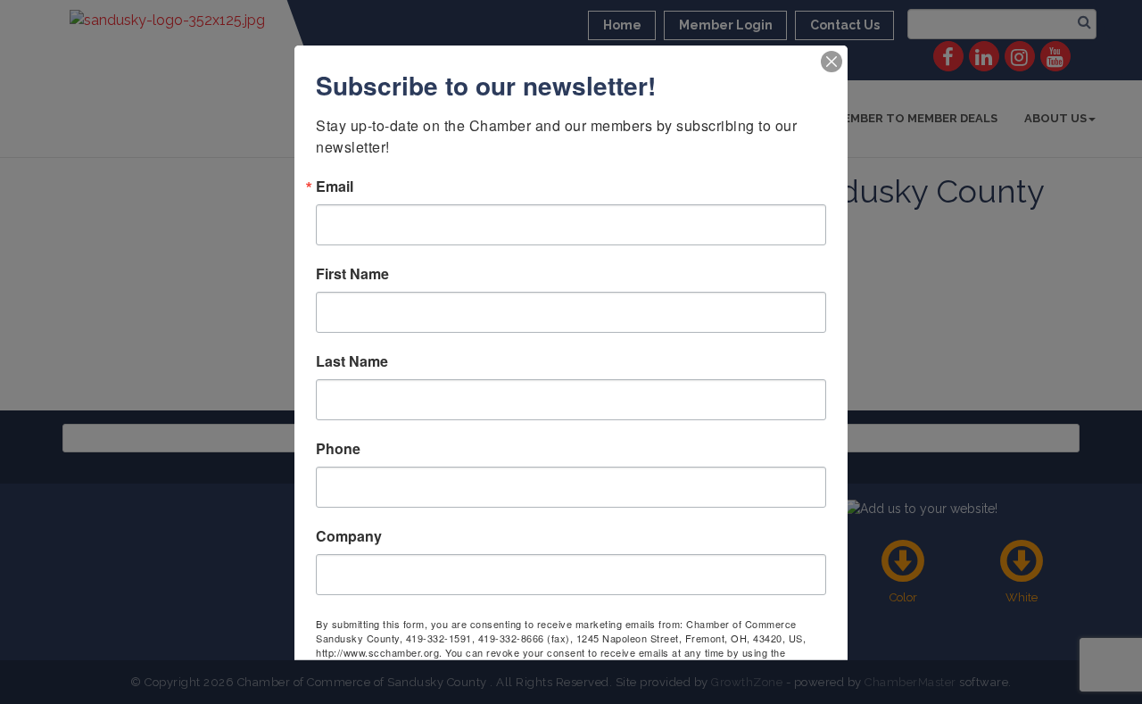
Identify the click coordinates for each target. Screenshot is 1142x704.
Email (334, 185)
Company (349, 535)
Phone (338, 448)
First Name (352, 273)
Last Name (352, 360)
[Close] (831, 60)
